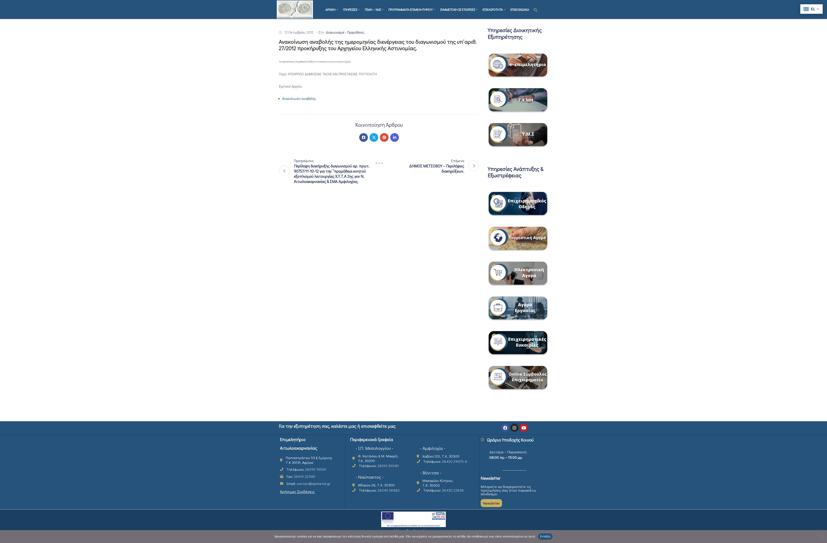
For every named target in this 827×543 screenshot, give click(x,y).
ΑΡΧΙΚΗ (330, 9)
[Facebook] (363, 137)
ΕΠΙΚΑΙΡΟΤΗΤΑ (493, 9)
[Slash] (379, 163)
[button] (535, 9)
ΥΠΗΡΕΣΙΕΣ (350, 9)
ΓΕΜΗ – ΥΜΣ (373, 9)
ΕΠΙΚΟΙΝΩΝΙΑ (519, 9)
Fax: (300, 476)
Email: (308, 483)
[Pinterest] (384, 137)
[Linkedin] (394, 137)
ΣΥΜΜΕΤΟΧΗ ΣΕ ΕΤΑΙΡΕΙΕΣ (457, 9)
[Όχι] (821, 536)
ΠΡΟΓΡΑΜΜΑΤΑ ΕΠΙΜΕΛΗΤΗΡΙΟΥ (411, 9)
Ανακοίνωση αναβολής (299, 98)
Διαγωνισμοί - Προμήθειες (345, 32)
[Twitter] (374, 137)
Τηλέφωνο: (306, 469)
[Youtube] (524, 428)
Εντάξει (545, 536)
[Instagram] (514, 428)
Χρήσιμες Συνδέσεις (297, 491)
